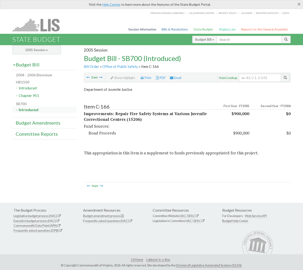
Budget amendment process (101, 216)
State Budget (203, 29)
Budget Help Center (235, 221)
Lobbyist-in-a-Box (158, 259)
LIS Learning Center (201, 13)
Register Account (267, 13)
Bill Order (91, 66)
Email (177, 78)
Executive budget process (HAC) (34, 221)
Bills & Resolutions (175, 29)
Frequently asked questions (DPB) (36, 230)
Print (148, 78)
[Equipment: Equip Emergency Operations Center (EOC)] (88, 77)
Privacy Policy (227, 13)
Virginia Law (227, 29)
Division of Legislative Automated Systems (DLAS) (208, 265)
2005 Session (35, 50)
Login (285, 13)
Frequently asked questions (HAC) (106, 221)
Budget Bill (203, 39)
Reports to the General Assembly (264, 29)
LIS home (246, 13)
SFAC (191, 216)
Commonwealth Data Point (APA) (35, 225)
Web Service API (256, 216)
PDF (162, 78)
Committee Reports (37, 134)
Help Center (111, 4)
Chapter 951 (29, 95)
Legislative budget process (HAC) (35, 216)
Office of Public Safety (120, 66)
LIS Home (137, 259)
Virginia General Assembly (167, 13)
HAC (183, 216)
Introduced (28, 88)
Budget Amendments (38, 123)
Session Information (142, 29)
